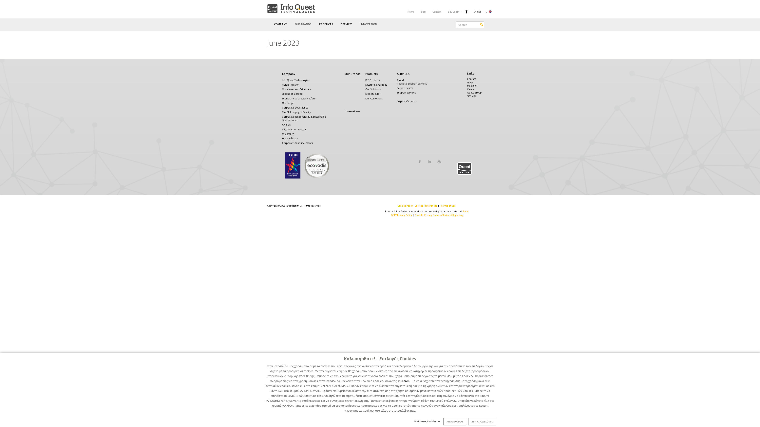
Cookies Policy (405, 205)
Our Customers (374, 98)
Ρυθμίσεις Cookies (425, 421)
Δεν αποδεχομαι (482, 421)
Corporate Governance (295, 107)
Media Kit (472, 86)
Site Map (472, 96)
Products (371, 74)
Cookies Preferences (426, 205)
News (411, 11)
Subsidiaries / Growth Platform (299, 98)
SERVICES (403, 74)
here (465, 211)
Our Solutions (373, 89)
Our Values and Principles (296, 89)
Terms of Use (448, 205)
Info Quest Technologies (295, 80)
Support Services (406, 92)
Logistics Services (406, 101)
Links (470, 73)
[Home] (291, 7)
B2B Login (454, 11)
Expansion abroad (292, 93)
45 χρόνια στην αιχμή (294, 129)
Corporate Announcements (297, 143)
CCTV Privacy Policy (401, 215)
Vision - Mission (290, 84)
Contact (436, 11)
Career (471, 89)
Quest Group (474, 92)
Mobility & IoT (373, 93)
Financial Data (290, 138)
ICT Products (372, 80)
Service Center (405, 88)
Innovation (368, 24)
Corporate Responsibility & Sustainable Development (304, 118)
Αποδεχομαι (454, 421)
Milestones (288, 134)
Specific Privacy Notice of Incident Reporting (439, 215)
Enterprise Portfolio (376, 84)
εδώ (406, 381)
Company (288, 74)
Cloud (400, 80)
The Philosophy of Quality (296, 112)
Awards (286, 124)
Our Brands (303, 24)
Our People (288, 103)
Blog (423, 11)
